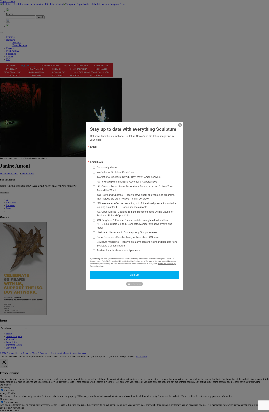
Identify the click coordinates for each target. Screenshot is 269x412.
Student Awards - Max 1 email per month (119, 250)
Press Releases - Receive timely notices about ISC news (128, 237)
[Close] (180, 125)
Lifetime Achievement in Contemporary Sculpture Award (127, 232)
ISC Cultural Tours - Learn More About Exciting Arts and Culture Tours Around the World (135, 188)
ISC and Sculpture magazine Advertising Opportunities (127, 181)
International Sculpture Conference (116, 172)
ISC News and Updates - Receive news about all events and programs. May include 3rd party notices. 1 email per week (136, 196)
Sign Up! (134, 274)
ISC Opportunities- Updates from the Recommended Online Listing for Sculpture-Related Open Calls (135, 213)
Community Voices (107, 167)
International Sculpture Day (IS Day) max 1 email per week (129, 177)
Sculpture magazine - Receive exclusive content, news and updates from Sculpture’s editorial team (137, 243)
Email (93, 146)
